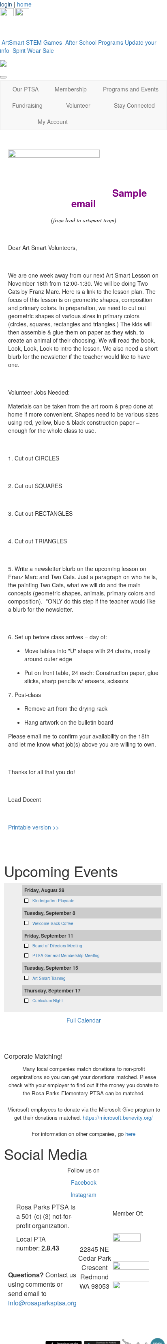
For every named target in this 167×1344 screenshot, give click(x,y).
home (24, 4)
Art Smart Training (49, 978)
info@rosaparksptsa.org (42, 1302)
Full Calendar (83, 1020)
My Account (53, 121)
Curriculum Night (47, 1000)
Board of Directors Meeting (57, 946)
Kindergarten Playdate (53, 900)
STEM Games (45, 42)
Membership (71, 89)
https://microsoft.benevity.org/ (118, 1117)
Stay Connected (134, 105)
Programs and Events (130, 89)
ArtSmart (13, 42)
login (6, 4)
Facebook (83, 1182)
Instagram (83, 1194)
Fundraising (27, 105)
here (130, 1134)
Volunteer (78, 105)
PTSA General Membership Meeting (66, 955)
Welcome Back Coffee (52, 923)
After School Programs (94, 42)
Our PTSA (26, 89)
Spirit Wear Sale (33, 50)
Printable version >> (33, 827)
